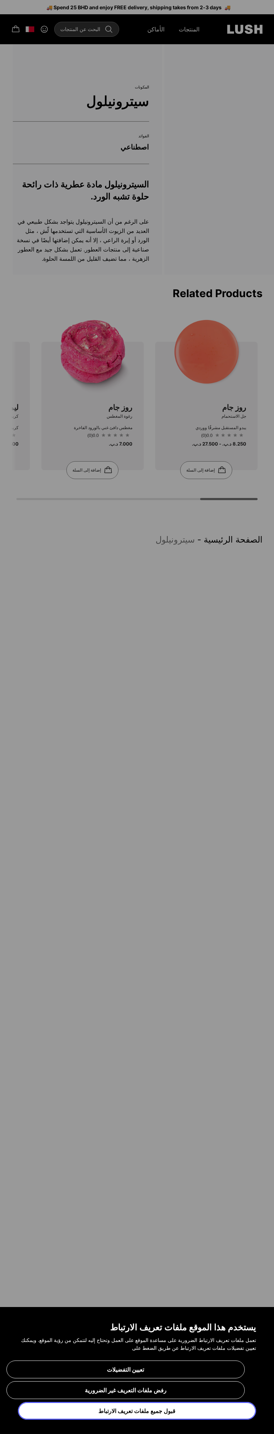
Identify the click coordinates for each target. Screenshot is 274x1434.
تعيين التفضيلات (125, 1369)
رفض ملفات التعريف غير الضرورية (126, 1390)
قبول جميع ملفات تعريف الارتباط (137, 1410)
